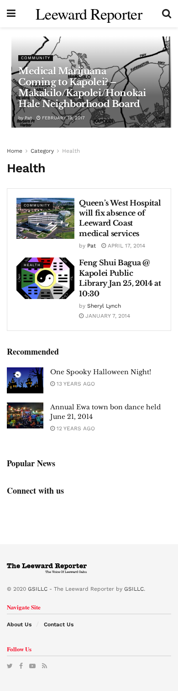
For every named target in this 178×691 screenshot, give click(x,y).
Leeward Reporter (89, 13)
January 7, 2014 (107, 316)
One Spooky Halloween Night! (100, 372)
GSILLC (37, 589)
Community (35, 58)
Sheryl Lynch (104, 306)
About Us (19, 624)
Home (14, 151)
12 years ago (75, 428)
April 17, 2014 (125, 245)
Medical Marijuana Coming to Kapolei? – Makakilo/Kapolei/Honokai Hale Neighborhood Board (82, 87)
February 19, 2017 (63, 117)
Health (71, 151)
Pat (28, 117)
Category (42, 151)
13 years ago (75, 384)
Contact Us (58, 624)
